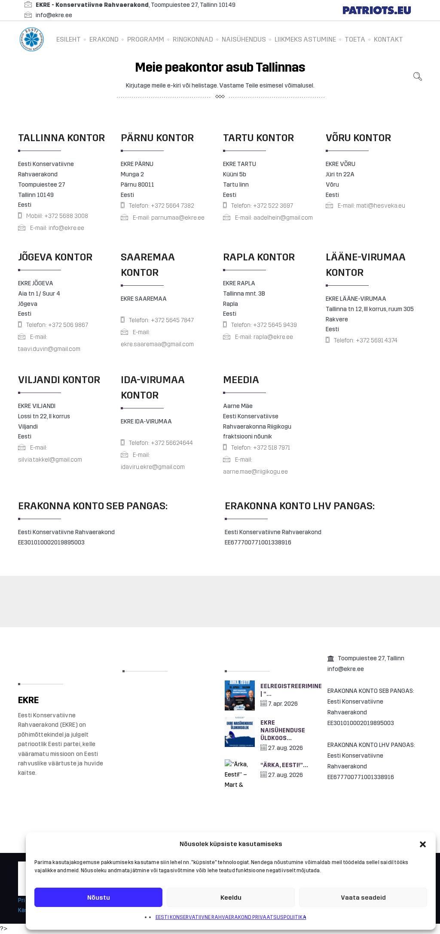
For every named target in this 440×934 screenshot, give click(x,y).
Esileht (68, 39)
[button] (423, 844)
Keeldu (230, 897)
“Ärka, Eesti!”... (284, 765)
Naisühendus (244, 39)
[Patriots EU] (377, 10)
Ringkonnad (193, 39)
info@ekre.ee (54, 15)
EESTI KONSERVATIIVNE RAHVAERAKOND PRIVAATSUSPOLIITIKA (231, 917)
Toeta (355, 39)
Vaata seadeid (363, 897)
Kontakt (388, 39)
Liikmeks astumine (305, 39)
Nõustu (98, 897)
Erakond (104, 39)
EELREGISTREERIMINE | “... (288, 690)
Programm (145, 39)
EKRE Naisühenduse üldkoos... (282, 730)
